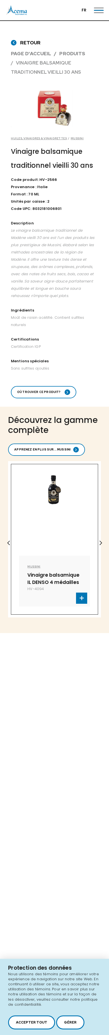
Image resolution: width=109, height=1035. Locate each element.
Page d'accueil (31, 54)
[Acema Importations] (17, 14)
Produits (72, 54)
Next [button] (100, 543)
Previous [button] (8, 543)
